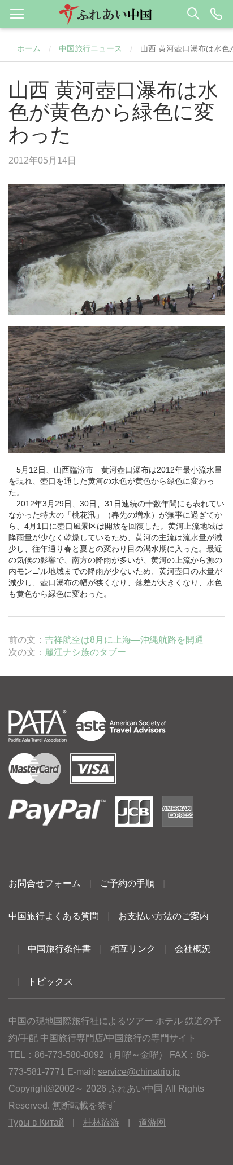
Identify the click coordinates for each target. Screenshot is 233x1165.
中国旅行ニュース (90, 48)
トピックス (50, 981)
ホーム (29, 48)
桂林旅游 (101, 1122)
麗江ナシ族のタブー (85, 652)
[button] (116, 14)
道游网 (152, 1122)
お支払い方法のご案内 (163, 916)
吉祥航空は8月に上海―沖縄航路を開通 (124, 640)
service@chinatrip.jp (139, 1071)
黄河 (109, 469)
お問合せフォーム (44, 883)
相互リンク (133, 949)
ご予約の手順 (127, 883)
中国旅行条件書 (59, 949)
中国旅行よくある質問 (53, 916)
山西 (62, 469)
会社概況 (193, 949)
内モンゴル (28, 571)
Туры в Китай (36, 1122)
